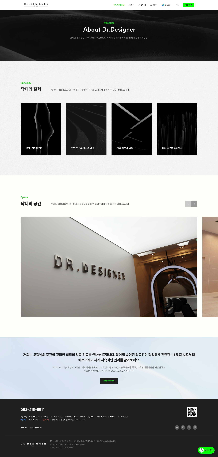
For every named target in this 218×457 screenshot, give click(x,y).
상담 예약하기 (109, 380)
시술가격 (188, 5)
